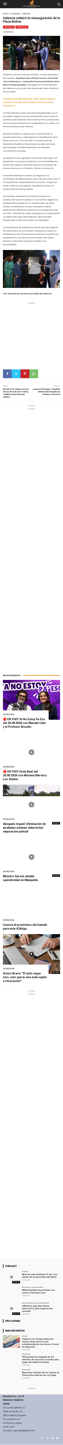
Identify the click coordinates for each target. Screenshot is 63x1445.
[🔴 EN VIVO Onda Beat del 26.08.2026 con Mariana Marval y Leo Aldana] (31, 752)
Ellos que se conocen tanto (32, 1287)
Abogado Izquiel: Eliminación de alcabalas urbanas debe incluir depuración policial (24, 827)
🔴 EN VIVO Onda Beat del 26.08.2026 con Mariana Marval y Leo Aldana (25, 775)
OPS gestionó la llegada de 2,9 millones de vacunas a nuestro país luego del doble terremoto (40, 1359)
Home (6, 13)
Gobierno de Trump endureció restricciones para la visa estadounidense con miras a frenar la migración (40, 1343)
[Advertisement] (31, 337)
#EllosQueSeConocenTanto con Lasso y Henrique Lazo (38, 1291)
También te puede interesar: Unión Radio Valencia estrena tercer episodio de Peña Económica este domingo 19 (29, 102)
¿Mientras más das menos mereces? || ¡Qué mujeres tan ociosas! (37, 1308)
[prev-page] (5, 987)
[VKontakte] (52, 1438)
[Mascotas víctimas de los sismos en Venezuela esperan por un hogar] (11, 1375)
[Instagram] (47, 1438)
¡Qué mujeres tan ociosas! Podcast (35, 1303)
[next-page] (9, 987)
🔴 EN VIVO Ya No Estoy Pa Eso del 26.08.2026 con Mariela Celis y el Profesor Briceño (24, 722)
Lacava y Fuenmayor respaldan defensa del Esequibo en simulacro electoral (46, 391)
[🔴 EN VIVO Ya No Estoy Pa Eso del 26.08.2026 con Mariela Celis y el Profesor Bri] (31, 700)
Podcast (25, 1271)
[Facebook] (7, 373)
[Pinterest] (25, 373)
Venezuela (22, 27)
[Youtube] (57, 1438)
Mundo (25, 1336)
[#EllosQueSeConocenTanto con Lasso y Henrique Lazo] (11, 1292)
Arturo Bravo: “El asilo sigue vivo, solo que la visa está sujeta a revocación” (25, 977)
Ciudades (15, 13)
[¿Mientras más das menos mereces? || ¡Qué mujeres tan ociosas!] (11, 1308)
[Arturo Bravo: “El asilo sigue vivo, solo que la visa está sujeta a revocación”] (31, 954)
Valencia (26, 13)
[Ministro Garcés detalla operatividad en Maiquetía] (31, 857)
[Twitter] (16, 373)
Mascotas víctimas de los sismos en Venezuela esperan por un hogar (40, 1373)
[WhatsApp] (33, 373)
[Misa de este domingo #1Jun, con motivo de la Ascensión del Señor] (11, 1277)
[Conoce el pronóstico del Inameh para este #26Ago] (31, 905)
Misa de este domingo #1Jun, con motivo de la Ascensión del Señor (39, 1275)
